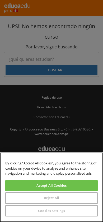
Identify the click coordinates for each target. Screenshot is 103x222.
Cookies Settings (51, 210)
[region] (51, 187)
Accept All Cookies (51, 185)
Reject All (51, 197)
